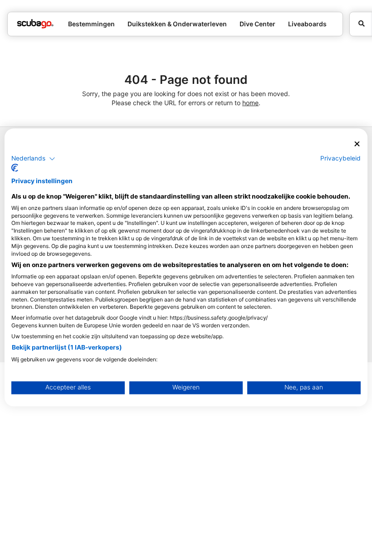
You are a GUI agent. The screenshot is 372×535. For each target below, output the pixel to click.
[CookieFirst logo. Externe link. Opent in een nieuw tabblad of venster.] (14, 168)
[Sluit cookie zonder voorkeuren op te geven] (357, 144)
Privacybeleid (340, 158)
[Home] (35, 24)
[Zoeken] (360, 24)
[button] (33, 158)
